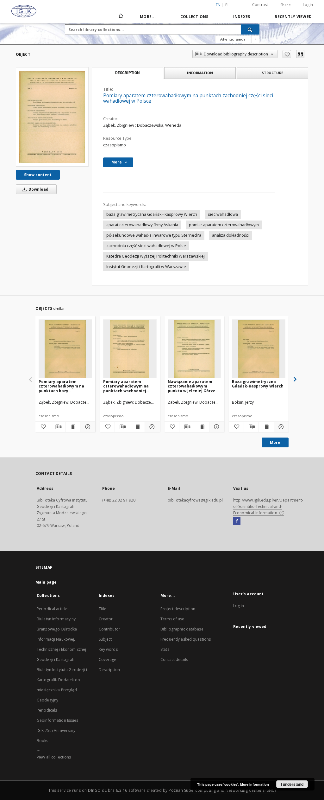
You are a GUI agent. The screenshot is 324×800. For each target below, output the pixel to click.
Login (308, 4)
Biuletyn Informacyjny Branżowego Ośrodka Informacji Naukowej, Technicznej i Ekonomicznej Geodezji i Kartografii (61, 639)
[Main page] (120, 16)
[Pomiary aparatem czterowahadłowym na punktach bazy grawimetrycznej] (65, 349)
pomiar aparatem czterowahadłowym (224, 224)
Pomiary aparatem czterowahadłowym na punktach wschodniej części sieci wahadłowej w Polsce (129, 386)
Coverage (107, 659)
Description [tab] (127, 73)
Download (38, 189)
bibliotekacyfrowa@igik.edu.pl (195, 500)
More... (148, 16)
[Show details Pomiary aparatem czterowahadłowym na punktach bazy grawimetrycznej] (86, 427)
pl (227, 5)
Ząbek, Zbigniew (118, 125)
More (275, 442)
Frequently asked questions (185, 639)
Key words (108, 649)
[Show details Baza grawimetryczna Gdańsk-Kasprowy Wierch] (280, 427)
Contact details (174, 659)
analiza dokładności (230, 235)
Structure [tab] (272, 72)
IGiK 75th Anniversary (56, 730)
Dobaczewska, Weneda (159, 125)
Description (109, 669)
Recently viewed (293, 16)
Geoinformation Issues (57, 720)
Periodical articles (53, 608)
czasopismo (114, 145)
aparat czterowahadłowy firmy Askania (142, 224)
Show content (38, 174)
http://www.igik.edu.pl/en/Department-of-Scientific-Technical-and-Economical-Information (268, 506)
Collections (194, 16)
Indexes (241, 16)
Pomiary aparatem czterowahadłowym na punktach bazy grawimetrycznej (61, 386)
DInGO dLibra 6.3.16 (108, 790)
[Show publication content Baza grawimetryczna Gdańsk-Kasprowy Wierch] (266, 427)
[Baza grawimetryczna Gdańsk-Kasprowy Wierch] (258, 349)
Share (285, 5)
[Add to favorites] (287, 54)
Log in (238, 605)
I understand (292, 784)
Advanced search (232, 39)
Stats (164, 649)
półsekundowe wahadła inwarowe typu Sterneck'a (153, 235)
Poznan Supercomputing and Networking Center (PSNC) (222, 790)
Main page (46, 582)
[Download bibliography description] (57, 427)
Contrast (260, 4)
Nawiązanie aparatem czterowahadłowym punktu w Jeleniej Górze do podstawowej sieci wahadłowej (191, 386)
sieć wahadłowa (223, 214)
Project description (177, 608)
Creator (106, 619)
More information (254, 784)
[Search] (250, 29)
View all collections (54, 757)
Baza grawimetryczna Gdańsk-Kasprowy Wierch (258, 384)
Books (42, 740)
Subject (105, 639)
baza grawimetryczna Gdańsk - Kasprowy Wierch (151, 214)
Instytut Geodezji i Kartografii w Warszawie (146, 266)
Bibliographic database (181, 629)
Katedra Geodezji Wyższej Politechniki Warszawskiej (155, 256)
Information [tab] (200, 72)
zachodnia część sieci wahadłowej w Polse (146, 245)
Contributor (109, 629)
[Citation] (300, 54)
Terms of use (172, 619)
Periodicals (47, 710)
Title (103, 608)
